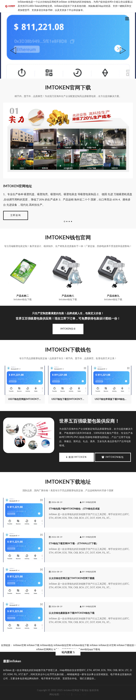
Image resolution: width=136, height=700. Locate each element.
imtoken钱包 (114, 457)
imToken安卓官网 (107, 645)
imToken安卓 (68, 329)
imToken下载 (33, 645)
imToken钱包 (46, 645)
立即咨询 (15, 215)
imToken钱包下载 (80, 645)
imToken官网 (19, 645)
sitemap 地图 (80, 694)
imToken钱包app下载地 (88, 649)
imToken (94, 645)
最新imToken (77, 457)
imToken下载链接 (125, 645)
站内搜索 (67, 652)
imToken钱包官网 (68, 237)
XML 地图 (65, 694)
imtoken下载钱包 (68, 350)
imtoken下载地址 (68, 482)
